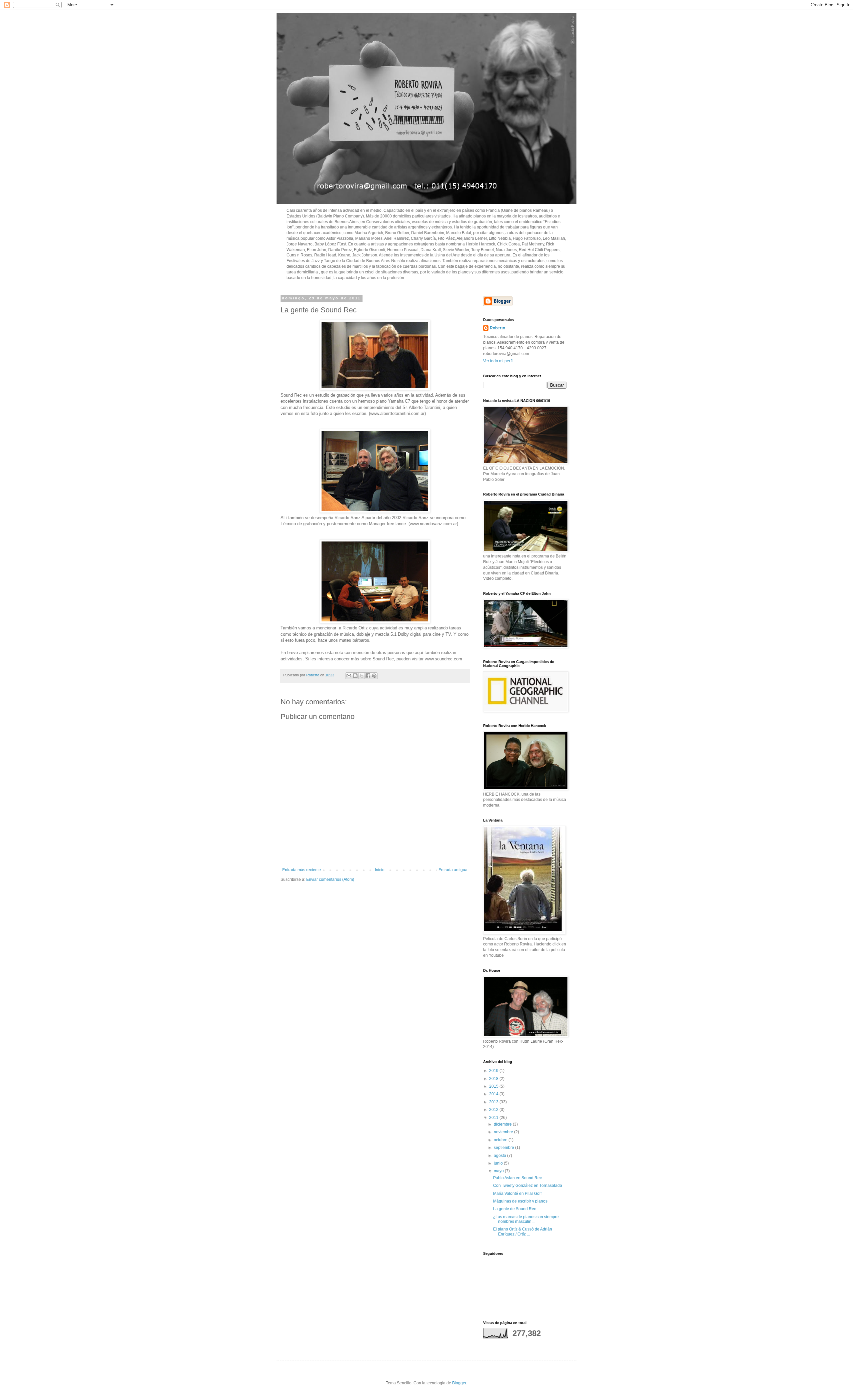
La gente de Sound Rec (514, 1209)
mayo (499, 1171)
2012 (494, 1109)
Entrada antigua (452, 870)
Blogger (459, 1383)
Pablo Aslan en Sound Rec (517, 1178)
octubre (501, 1140)
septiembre (504, 1147)
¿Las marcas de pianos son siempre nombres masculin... (526, 1219)
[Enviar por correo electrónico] (349, 675)
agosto (500, 1155)
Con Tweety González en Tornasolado (527, 1185)
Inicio (380, 870)
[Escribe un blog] (355, 675)
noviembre (504, 1132)
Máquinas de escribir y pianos (520, 1201)
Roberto (497, 328)
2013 (494, 1102)
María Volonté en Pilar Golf (517, 1193)
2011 (494, 1117)
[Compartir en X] (361, 675)
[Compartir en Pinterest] (374, 675)
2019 (494, 1070)
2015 (494, 1086)
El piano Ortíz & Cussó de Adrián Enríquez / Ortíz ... (522, 1231)
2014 (494, 1094)
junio (499, 1163)
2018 (494, 1078)
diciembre (503, 1124)
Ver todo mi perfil (498, 361)
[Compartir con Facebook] (368, 675)
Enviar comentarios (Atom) (330, 879)
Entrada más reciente (301, 870)
